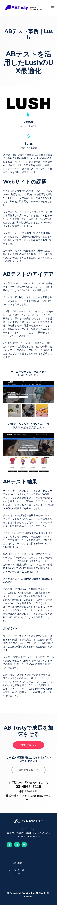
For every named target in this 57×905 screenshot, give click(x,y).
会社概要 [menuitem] (17, 863)
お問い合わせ (28, 745)
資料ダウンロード (28, 770)
